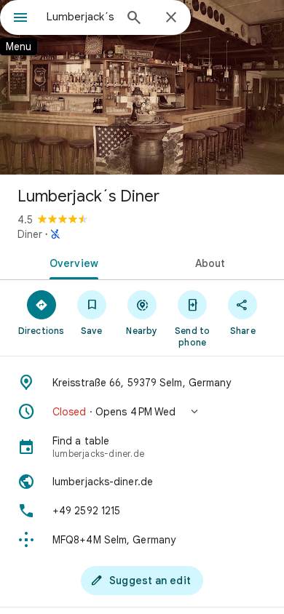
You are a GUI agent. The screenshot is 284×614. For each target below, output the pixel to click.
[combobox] (80, 16)
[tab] (71, 261)
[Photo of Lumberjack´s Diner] (142, 87)
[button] (142, 411)
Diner (29, 234)
